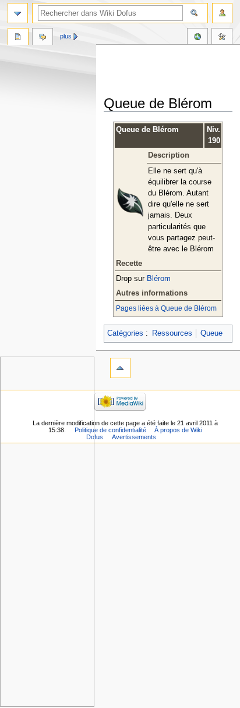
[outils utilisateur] (222, 13)
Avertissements (134, 436)
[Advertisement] (172, 71)
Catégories (125, 333)
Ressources (172, 333)
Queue (211, 333)
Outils (222, 38)
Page (18, 38)
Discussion (42, 38)
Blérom (159, 279)
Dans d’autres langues (197, 38)
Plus (66, 36)
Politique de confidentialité (110, 429)
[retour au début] (120, 368)
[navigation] (18, 13)
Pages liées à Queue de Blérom (166, 308)
